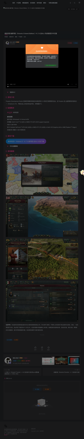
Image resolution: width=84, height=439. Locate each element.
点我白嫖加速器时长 (51, 65)
